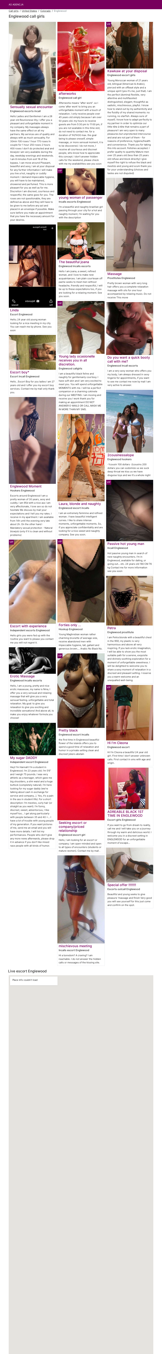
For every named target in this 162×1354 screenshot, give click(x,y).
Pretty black (68, 730)
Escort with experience (28, 626)
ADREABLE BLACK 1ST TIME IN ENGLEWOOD (125, 814)
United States (29, 10)
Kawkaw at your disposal (127, 71)
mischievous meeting (75, 946)
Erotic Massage (22, 676)
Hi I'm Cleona (117, 743)
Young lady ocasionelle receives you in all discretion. (77, 360)
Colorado (45, 10)
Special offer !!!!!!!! (121, 885)
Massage (114, 274)
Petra (111, 628)
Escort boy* (19, 372)
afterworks (67, 94)
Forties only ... (70, 625)
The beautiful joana (74, 262)
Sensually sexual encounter (31, 107)
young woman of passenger (81, 197)
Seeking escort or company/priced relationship (73, 827)
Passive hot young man (125, 544)
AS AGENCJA (16, 4)
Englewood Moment (26, 486)
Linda (14, 310)
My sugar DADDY (23, 758)
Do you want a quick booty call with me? (128, 359)
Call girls (14, 10)
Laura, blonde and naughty (80, 504)
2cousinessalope (120, 455)
